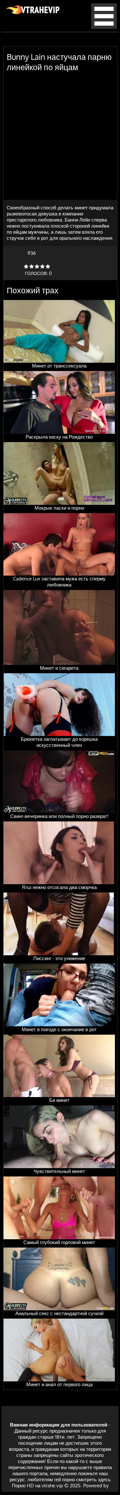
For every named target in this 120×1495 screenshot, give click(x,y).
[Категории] (104, 27)
